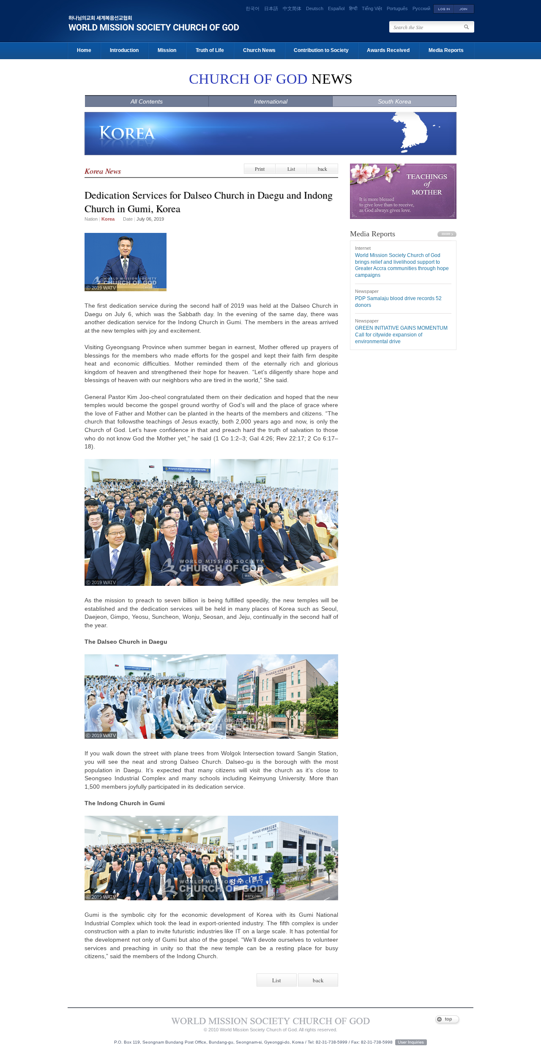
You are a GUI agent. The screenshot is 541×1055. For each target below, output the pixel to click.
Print (260, 168)
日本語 (271, 8)
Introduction (124, 50)
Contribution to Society (321, 50)
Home (84, 50)
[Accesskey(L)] (443, 8)
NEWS (270, 79)
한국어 (253, 8)
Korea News (103, 171)
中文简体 (292, 8)
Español (336, 8)
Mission (167, 50)
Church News (259, 50)
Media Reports (446, 50)
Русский (421, 8)
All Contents (147, 101)
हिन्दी (353, 8)
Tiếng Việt (372, 8)
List (291, 168)
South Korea (394, 101)
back (322, 168)
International (270, 101)
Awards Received (388, 50)
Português (397, 8)
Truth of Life (210, 50)
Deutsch (314, 8)
